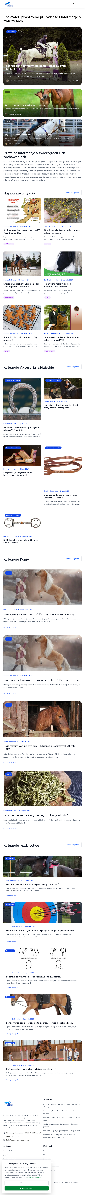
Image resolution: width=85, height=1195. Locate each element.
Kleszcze (46, 1155)
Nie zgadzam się (26, 1183)
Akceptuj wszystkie (26, 1188)
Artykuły (47, 1099)
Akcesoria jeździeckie (13, 380)
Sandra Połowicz (50, 226)
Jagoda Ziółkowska (10, 226)
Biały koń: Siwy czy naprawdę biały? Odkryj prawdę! (62, 1131)
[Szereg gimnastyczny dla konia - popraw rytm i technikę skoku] (42, 56)
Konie (7, 92)
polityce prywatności (34, 1177)
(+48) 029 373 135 (12, 1136)
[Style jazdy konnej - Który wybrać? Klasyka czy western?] (42, 132)
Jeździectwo (11, 31)
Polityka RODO (58, 1182)
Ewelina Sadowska (51, 280)
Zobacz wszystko (72, 192)
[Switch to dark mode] (74, 4)
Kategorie (48, 1146)
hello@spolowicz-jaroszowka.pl (17, 1140)
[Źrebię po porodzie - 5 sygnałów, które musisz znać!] (42, 103)
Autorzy (7, 1146)
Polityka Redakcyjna (71, 1182)
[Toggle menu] (79, 4)
